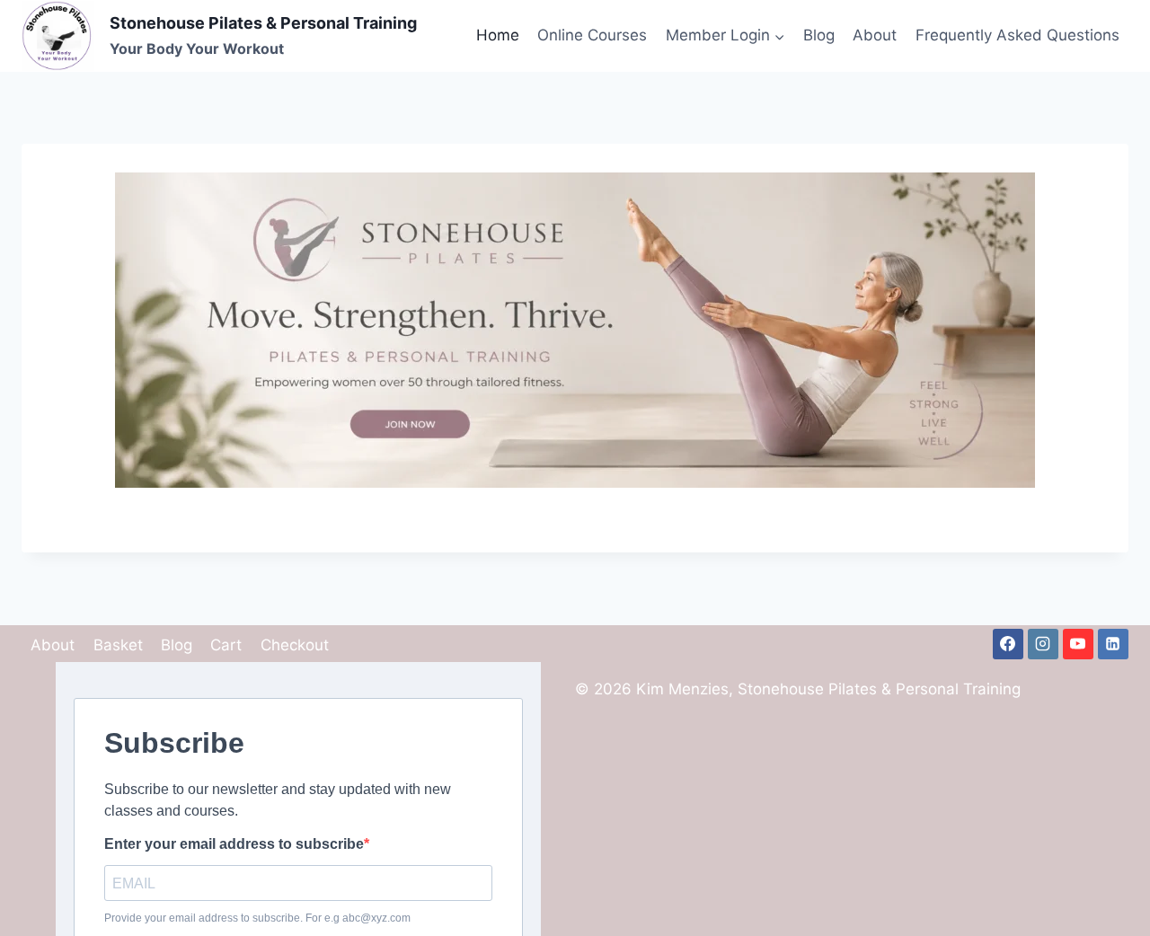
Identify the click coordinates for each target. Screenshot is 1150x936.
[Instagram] (1043, 644)
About (875, 35)
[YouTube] (1078, 644)
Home (497, 35)
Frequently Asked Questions (1017, 35)
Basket (118, 645)
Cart (226, 645)
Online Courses (592, 35)
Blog (819, 35)
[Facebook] (1008, 644)
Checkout (295, 645)
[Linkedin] (1113, 644)
